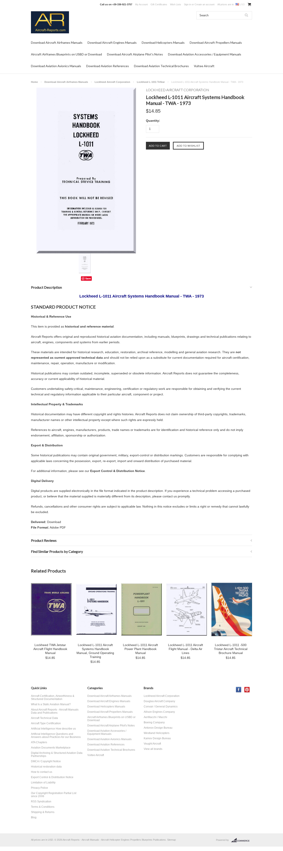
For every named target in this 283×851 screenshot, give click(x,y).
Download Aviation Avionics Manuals (56, 66)
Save (88, 278)
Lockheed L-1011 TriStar (151, 82)
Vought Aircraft (152, 743)
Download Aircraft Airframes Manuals (56, 42)
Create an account (204, 4)
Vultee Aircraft (204, 66)
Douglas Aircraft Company (159, 701)
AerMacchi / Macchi (155, 717)
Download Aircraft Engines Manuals (112, 42)
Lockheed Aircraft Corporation (112, 82)
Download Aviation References (107, 66)
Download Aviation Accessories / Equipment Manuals (204, 54)
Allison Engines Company (159, 711)
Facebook (238, 689)
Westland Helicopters (156, 733)
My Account (141, 4)
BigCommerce (241, 840)
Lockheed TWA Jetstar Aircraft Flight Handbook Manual (50, 649)
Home (34, 82)
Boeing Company (154, 722)
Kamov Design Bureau (157, 738)
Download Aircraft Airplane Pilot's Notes (135, 54)
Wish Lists (175, 4)
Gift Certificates (159, 4)
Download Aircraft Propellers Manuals (216, 42)
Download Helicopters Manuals (163, 42)
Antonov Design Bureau (158, 727)
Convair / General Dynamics (161, 706)
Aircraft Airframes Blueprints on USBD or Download (66, 54)
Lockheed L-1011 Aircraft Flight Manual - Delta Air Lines (185, 649)
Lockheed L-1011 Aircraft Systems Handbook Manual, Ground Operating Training (95, 651)
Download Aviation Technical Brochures (161, 66)
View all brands (153, 749)
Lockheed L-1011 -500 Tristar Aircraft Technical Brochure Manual (230, 649)
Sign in (187, 4)
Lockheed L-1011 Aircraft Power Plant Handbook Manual (140, 649)
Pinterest (247, 689)
